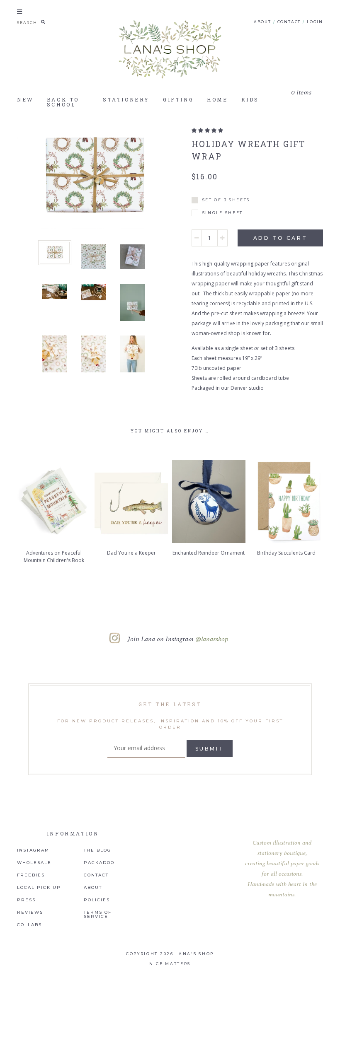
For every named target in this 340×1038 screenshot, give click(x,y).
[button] (207, 130)
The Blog (97, 850)
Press (26, 900)
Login (315, 22)
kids (250, 99)
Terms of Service (98, 914)
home (217, 99)
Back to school (63, 102)
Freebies (31, 875)
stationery (126, 99)
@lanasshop (211, 638)
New (25, 99)
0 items (301, 92)
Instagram (33, 850)
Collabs (29, 925)
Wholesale (34, 863)
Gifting (178, 99)
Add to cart (280, 238)
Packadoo (99, 863)
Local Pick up (39, 888)
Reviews (30, 912)
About (262, 22)
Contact (289, 22)
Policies (97, 900)
